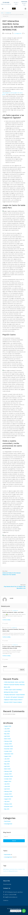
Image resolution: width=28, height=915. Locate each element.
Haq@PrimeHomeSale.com (6, 4)
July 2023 (6, 801)
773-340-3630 (6, 2)
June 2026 (7, 731)
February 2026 (8, 741)
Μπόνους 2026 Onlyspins (13, 871)
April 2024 (7, 789)
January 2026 (8, 743)
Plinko (24, 869)
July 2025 (6, 758)
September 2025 (8, 753)
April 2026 (7, 736)
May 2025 (6, 763)
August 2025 (7, 756)
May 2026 (6, 733)
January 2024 (8, 794)
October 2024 (8, 779)
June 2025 (7, 761)
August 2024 (7, 781)
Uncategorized (8, 12)
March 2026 (7, 738)
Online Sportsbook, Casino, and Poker (13, 612)
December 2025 (8, 746)
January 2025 (7, 774)
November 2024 (8, 776)
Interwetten (20, 869)
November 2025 (8, 748)
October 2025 (8, 751)
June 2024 (7, 786)
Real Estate (7, 821)
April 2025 (7, 766)
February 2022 (8, 804)
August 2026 (7, 726)
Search (5, 666)
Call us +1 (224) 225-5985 (10, 894)
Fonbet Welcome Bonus (13, 869)
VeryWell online (6, 871)
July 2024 (7, 784)
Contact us (5, 900)
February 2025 (8, 771)
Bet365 (4, 869)
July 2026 (6, 728)
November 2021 (8, 806)
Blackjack (7, 869)
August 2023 (7, 799)
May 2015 (6, 809)
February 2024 (8, 791)
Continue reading (6, 619)
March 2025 (7, 769)
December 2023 (8, 796)
